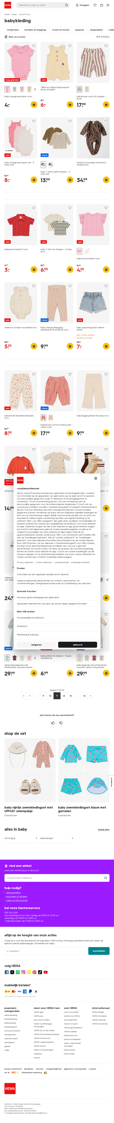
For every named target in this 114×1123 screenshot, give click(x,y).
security (40, 1069)
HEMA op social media (44, 1030)
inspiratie (38, 1054)
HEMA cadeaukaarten (44, 1042)
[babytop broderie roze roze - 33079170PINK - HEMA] (79, 251)
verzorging (9, 838)
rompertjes (13, 29)
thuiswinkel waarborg (32, 1072)
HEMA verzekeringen (43, 1050)
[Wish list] (95, 5)
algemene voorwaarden (75, 1069)
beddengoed (10, 1027)
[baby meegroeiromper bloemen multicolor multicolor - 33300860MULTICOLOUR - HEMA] (22, 89)
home (7, 14)
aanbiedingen (46, 838)
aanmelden (99, 951)
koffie (6, 1050)
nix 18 (7, 1072)
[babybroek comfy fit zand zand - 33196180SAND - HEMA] (87, 89)
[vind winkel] (105, 878)
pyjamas (79, 29)
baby (14, 14)
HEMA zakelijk (70, 1031)
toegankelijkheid (53, 1069)
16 (84, 696)
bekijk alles (104, 829)
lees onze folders (42, 1020)
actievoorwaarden (72, 1039)
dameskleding (10, 1015)
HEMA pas (38, 1016)
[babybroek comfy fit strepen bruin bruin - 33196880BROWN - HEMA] (79, 89)
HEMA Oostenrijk (99, 1024)
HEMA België (98, 1012)
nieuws (37, 1057)
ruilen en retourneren (17, 900)
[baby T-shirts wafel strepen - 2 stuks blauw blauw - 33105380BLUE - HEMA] (50, 164)
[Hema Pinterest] (34, 972)
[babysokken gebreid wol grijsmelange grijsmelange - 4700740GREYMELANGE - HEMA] (101, 579)
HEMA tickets (40, 1046)
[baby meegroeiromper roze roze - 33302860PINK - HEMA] (7, 89)
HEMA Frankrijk (99, 1020)
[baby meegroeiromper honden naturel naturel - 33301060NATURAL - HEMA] (29, 89)
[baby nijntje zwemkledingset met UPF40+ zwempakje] (30, 777)
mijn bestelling (13, 892)
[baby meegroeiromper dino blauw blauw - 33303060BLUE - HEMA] (14, 89)
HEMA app (39, 1012)
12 (64, 696)
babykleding (10, 1023)
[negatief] (61, 723)
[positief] (53, 723)
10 (50, 696)
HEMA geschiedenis (73, 1028)
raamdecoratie (11, 1038)
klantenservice (70, 1035)
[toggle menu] (108, 5)
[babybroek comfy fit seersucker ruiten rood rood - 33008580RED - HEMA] (43, 417)
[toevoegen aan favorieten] (33, 46)
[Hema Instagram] (23, 972)
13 (71, 696)
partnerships (69, 1050)
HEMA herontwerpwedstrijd (46, 1034)
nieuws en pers (71, 1024)
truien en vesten (61, 29)
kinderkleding (10, 1019)
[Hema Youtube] (46, 972)
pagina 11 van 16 (57, 690)
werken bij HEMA (72, 1016)
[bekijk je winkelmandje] (101, 5)
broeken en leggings (35, 29)
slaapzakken (96, 29)
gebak (7, 1046)
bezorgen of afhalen (16, 896)
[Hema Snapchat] (29, 972)
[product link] (20, 62)
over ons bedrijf (71, 1012)
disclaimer (29, 1069)
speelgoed (9, 1042)
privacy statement (13, 1069)
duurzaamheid (70, 1020)
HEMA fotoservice (42, 1038)
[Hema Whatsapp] (18, 972)
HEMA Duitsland (99, 1016)
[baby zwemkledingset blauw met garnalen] (84, 777)
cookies (92, 1069)
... (36, 695)
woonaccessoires (12, 1031)
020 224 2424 (11, 912)
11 (57, 695)
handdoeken (10, 1034)
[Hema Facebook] (7, 972)
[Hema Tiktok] (40, 972)
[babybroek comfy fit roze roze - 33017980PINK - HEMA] (50, 417)
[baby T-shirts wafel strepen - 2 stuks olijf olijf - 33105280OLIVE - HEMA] (43, 164)
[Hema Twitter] (12, 972)
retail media (69, 1054)
